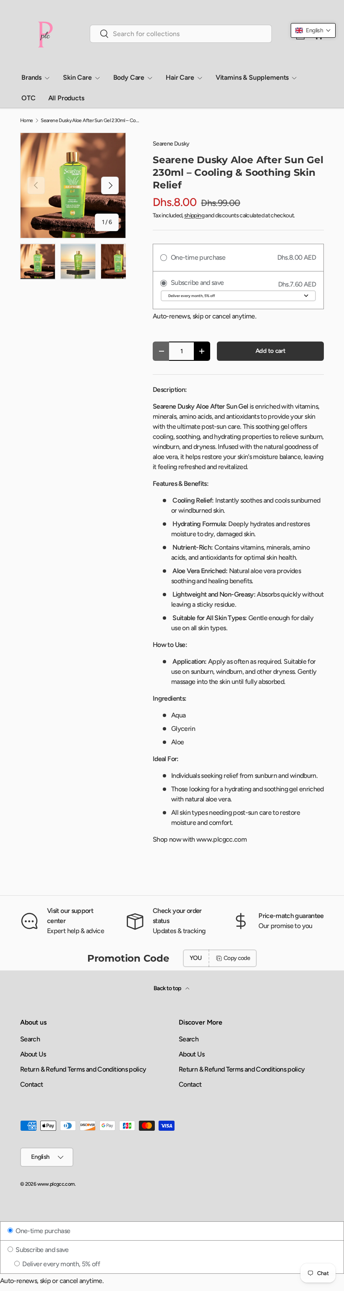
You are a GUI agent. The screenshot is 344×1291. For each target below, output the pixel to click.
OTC (28, 98)
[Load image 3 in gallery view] (118, 261)
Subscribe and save (41, 1250)
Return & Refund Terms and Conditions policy (83, 1069)
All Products (66, 98)
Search (30, 1039)
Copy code (237, 958)
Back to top (168, 988)
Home (26, 120)
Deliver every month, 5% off (60, 1264)
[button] (313, 30)
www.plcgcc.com (56, 1184)
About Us (33, 1054)
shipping (194, 215)
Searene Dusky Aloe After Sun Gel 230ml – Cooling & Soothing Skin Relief (91, 120)
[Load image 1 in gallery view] (37, 261)
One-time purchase (42, 1231)
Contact (31, 1084)
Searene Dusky (171, 143)
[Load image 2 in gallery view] (78, 261)
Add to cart (270, 351)
